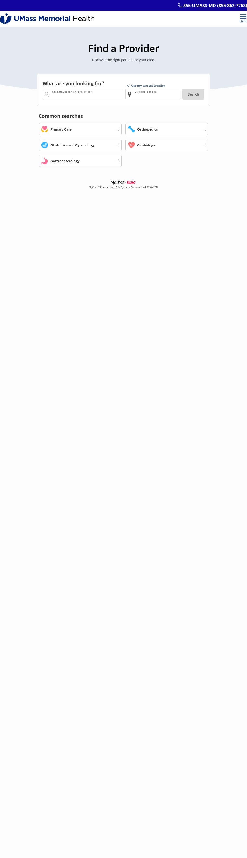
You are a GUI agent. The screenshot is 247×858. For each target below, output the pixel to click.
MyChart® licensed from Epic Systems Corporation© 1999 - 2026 (123, 187)
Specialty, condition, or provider (71, 91)
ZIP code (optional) (146, 91)
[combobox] (87, 94)
